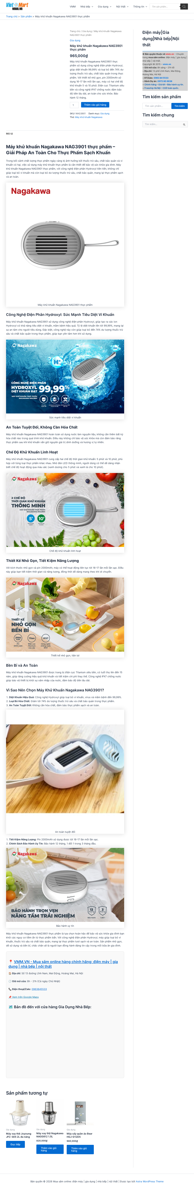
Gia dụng (103, 6)
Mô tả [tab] (9, 133)
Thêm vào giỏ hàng (95, 104)
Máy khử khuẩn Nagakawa (88, 117)
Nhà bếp (85, 6)
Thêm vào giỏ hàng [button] (49, 1149)
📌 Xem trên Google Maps (23, 996)
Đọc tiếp (15, 1144)
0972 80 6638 (164, 81)
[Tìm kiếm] (184, 6)
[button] (91, 6)
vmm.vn (167, 64)
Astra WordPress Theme (150, 1181)
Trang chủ (75, 31)
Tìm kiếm (179, 105)
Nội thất (120, 6)
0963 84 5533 (161, 78)
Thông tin (138, 6)
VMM (73, 6)
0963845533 (39, 989)
